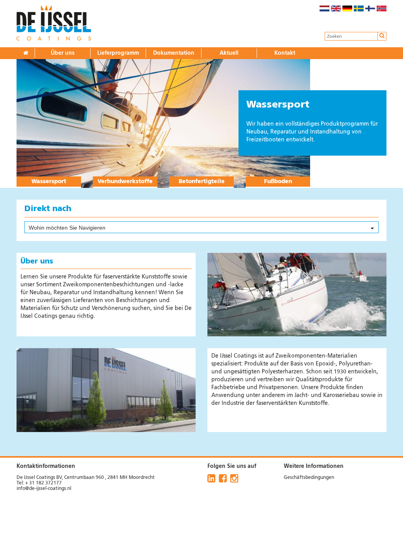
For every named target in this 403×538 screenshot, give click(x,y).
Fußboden (278, 181)
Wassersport (48, 181)
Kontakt (284, 53)
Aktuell (229, 53)
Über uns (62, 53)
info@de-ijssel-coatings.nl (44, 488)
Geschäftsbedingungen (309, 477)
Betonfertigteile (202, 181)
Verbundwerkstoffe (125, 181)
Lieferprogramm (118, 53)
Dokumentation (173, 53)
